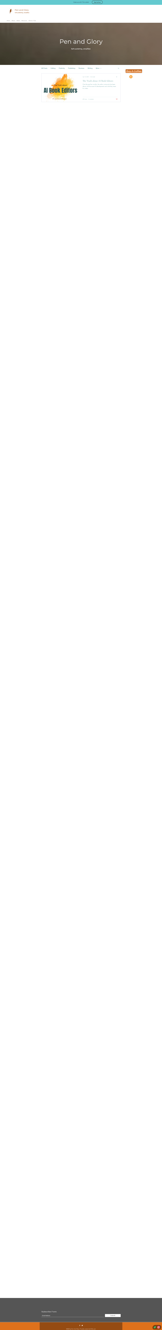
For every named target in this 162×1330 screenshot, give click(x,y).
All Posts (44, 68)
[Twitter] (82, 1325)
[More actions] (117, 77)
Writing (90, 68)
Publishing (71, 68)
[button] (118, 68)
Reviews (81, 68)
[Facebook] (80, 1325)
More (97, 68)
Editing (53, 68)
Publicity (62, 68)
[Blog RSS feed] (131, 77)
